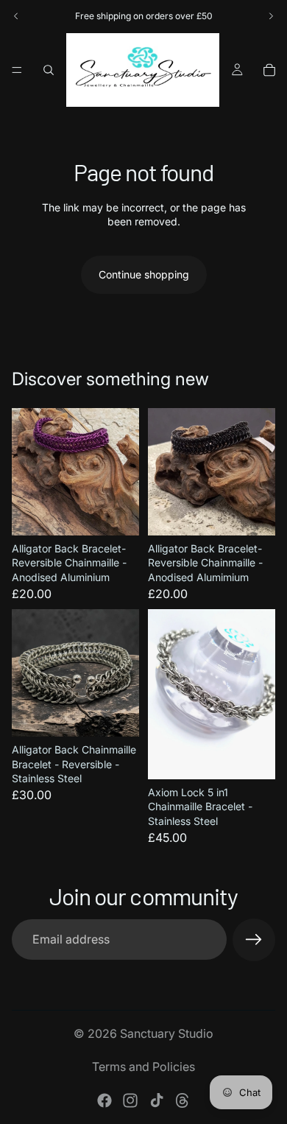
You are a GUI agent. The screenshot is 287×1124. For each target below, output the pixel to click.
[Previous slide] (16, 16)
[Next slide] (271, 16)
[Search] (48, 70)
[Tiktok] (157, 1100)
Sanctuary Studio (166, 1033)
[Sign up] (254, 939)
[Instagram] (130, 1100)
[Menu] (17, 70)
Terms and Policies (143, 1066)
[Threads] (182, 1100)
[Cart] (269, 70)
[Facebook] (104, 1100)
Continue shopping (144, 274)
